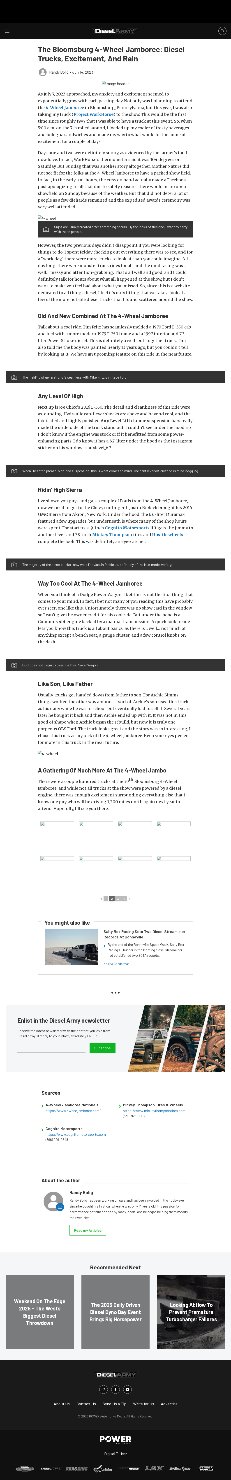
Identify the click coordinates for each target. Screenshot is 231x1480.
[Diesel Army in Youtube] (127, 1389)
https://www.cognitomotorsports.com (76, 1134)
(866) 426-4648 (57, 1140)
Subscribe (102, 1048)
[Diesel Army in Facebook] (115, 1389)
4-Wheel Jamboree (65, 107)
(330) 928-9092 (134, 1116)
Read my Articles (88, 1230)
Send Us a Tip (114, 1403)
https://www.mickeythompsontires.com (154, 1111)
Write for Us (143, 1403)
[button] (115, 83)
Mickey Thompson (112, 534)
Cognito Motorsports (127, 528)
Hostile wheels (167, 534)
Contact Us (86, 1403)
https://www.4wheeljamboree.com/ (73, 1111)
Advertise (169, 1403)
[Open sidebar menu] (7, 31)
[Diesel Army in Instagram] (103, 1389)
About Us (62, 1403)
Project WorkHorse (93, 114)
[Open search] (222, 31)
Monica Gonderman (116, 964)
